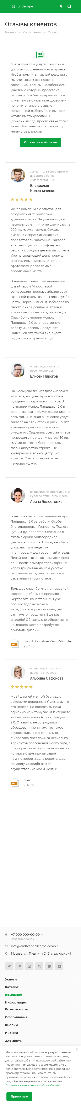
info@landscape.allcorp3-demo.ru (35, 946)
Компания (13, 995)
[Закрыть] (77, 1049)
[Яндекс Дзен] (59, 966)
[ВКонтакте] (9, 966)
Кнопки (11, 1025)
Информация (16, 1002)
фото (27, 780)
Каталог (11, 987)
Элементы (13, 1041)
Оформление (16, 1017)
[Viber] (39, 966)
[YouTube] (29, 966)
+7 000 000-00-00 (25, 934)
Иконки (11, 1033)
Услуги (11, 979)
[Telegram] (19, 966)
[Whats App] (49, 966)
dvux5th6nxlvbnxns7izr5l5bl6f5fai (48, 641)
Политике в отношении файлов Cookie (32, 1085)
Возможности (16, 1009)
